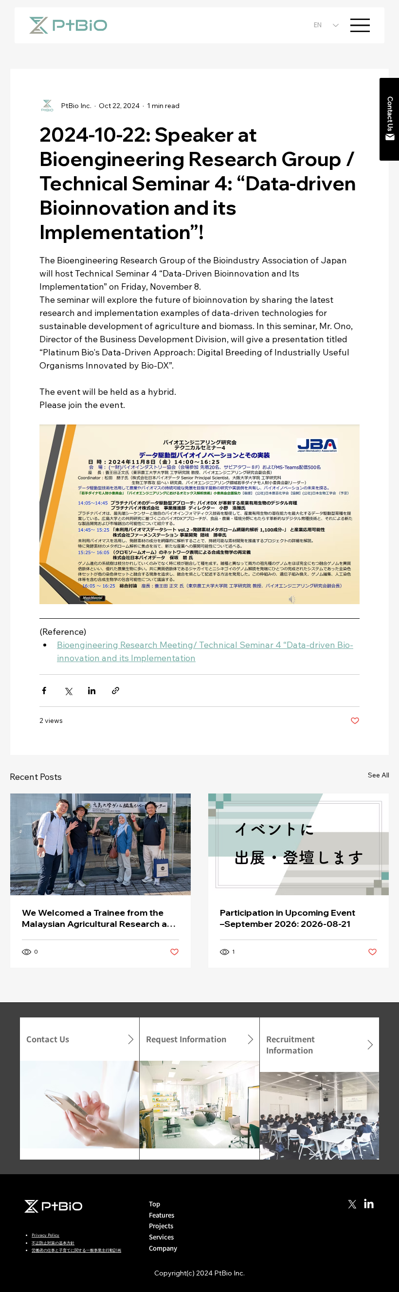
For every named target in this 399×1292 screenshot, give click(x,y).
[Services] (243, 1237)
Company (163, 1248)
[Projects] (243, 1226)
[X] (352, 1204)
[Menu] (360, 25)
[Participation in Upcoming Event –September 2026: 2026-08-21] (298, 844)
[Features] (243, 1215)
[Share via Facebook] (44, 690)
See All (378, 775)
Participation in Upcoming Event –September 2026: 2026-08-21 (287, 918)
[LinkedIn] (369, 1204)
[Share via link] (115, 690)
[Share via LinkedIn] (91, 690)
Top (154, 1203)
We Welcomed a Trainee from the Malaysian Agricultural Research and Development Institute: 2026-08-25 (100, 918)
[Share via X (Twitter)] (68, 690)
